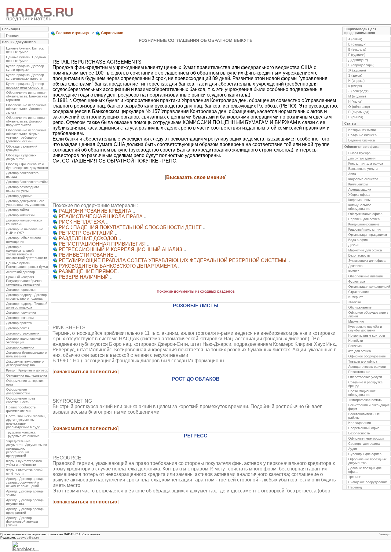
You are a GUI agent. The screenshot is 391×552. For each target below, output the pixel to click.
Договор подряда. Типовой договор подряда (26, 305)
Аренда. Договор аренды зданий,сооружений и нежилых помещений (25, 482)
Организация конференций (369, 286)
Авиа (352, 174)
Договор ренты (17, 328)
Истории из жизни (362, 130)
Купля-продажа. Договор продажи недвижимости (25, 85)
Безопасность (359, 255)
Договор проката (19, 323)
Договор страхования (22, 333)
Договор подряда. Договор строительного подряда (26, 296)
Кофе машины (359, 200)
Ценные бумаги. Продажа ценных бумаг (26, 59)
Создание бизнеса (362, 135)
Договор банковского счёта (27, 182)
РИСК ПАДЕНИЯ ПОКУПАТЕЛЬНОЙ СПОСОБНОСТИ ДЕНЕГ (130, 227)
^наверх (385, 534)
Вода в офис (358, 240)
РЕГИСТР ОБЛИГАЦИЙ (86, 233)
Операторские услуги (365, 377)
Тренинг (354, 477)
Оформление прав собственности (20, 400)
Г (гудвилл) (357, 55)
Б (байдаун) (357, 44)
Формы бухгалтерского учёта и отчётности (24, 462)
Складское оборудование (368, 482)
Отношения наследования (26, 375)
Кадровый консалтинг (365, 229)
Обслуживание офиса (365, 214)
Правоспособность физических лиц (21, 409)
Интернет (355, 297)
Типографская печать (365, 400)
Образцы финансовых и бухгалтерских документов (27, 166)
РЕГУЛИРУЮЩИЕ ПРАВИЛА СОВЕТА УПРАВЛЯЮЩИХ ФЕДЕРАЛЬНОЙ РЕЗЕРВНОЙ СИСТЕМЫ (172, 260)
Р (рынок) (355, 117)
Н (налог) (355, 101)
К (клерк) (355, 86)
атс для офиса (359, 351)
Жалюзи (354, 302)
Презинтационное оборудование (362, 393)
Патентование (359, 372)
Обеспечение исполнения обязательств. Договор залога (26, 108)
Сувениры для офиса (365, 454)
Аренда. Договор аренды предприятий (25, 510)
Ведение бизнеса (361, 140)
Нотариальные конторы (366, 335)
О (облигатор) (359, 106)
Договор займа (17, 210)
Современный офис (363, 428)
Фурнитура (356, 281)
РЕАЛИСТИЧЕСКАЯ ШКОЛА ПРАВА (101, 216)
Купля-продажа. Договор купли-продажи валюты (25, 76)
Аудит (352, 449)
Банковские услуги (363, 168)
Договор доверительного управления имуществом (26, 203)
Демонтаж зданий (361, 158)
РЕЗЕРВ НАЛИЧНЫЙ (84, 277)
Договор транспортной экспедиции (23, 340)
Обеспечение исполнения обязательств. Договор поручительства (26, 121)
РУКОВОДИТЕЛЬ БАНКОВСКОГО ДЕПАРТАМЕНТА (118, 266)
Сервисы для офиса (364, 219)
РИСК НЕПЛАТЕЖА (82, 222)
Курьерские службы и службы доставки (365, 328)
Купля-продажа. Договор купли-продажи (25, 67)
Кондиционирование (363, 224)
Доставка (355, 266)
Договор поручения (21, 312)
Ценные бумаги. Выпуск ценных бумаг (25, 50)
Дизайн (353, 245)
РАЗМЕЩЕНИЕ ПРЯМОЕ (88, 271)
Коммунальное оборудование (359, 206)
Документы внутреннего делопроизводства (25, 363)
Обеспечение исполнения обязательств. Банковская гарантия (26, 96)
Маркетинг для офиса (365, 250)
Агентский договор (20, 272)
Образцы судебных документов (21, 157)
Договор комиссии (20, 215)
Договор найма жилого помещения (23, 239)
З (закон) (355, 75)
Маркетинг (356, 321)
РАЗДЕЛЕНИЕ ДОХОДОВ (88, 238)
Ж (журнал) (357, 70)
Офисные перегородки (366, 438)
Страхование (358, 292)
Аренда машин (359, 189)
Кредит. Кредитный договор (27, 370)
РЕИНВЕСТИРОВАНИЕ (86, 255)
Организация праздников (367, 234)
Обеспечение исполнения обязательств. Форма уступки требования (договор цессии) (26, 135)
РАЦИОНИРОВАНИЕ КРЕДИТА (95, 211)
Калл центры (358, 184)
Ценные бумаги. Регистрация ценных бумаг (27, 265)
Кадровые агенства (363, 179)
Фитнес (354, 271)
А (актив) (355, 39)
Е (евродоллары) (361, 65)
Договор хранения (20, 347)
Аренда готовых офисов (367, 366)
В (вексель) (357, 49)
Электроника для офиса (367, 260)
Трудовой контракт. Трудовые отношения (22, 434)
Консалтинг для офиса (365, 163)
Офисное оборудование (367, 356)
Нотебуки (355, 340)
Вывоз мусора (359, 153)
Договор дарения (19, 196)
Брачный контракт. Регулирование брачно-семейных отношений (24, 280)
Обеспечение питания (365, 276)
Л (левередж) (358, 91)
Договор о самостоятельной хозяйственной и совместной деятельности (26, 252)
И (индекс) (356, 80)
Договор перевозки (20, 289)
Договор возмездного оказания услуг (22, 188)
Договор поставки (20, 318)
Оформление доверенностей (18, 391)
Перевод (355, 487)
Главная (12, 35)
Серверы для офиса (364, 443)
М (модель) (357, 96)
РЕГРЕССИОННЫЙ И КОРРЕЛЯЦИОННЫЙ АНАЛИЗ (120, 249)
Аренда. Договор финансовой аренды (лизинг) (22, 521)
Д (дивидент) (358, 60)
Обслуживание (359, 307)
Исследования (359, 423)
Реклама (355, 346)
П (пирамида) (358, 112)
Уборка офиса (359, 194)
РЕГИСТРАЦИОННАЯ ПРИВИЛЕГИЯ (102, 244)
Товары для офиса (362, 361)
